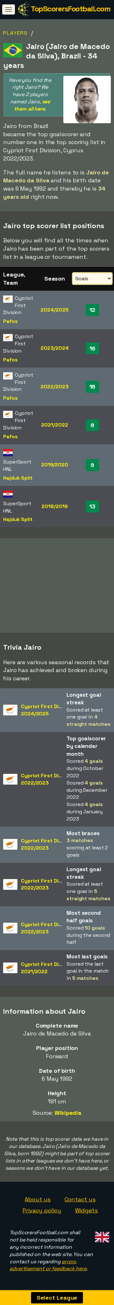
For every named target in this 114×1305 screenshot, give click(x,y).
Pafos (10, 321)
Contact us (80, 1199)
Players (15, 33)
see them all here (32, 105)
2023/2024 (55, 348)
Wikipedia (67, 1112)
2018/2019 (54, 506)
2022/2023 (54, 386)
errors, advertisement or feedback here (48, 1265)
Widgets (86, 1210)
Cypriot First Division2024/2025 (47, 710)
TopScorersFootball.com (70, 9)
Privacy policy (41, 1210)
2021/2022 (54, 425)
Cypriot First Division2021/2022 (47, 968)
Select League (57, 1297)
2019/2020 (54, 464)
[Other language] (101, 1235)
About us (37, 1199)
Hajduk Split (18, 478)
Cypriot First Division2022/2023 (47, 779)
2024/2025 (54, 310)
